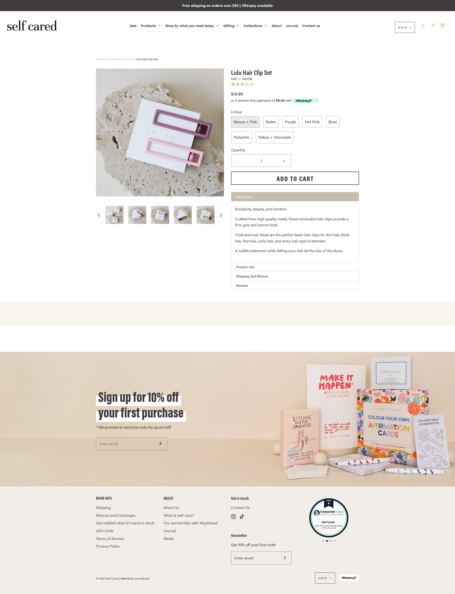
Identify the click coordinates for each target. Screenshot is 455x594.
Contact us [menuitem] (311, 25)
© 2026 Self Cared (107, 578)
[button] (99, 215)
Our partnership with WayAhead (191, 523)
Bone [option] (332, 121)
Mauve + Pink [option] (245, 121)
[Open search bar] (423, 25)
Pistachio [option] (241, 137)
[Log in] (433, 25)
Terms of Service (110, 538)
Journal (170, 530)
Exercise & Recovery (119, 59)
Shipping (103, 507)
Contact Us (240, 507)
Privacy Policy (108, 546)
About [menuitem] (277, 25)
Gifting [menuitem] (228, 25)
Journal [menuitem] (292, 25)
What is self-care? (179, 515)
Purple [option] (290, 121)
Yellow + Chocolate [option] (274, 137)
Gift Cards (104, 530)
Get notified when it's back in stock (125, 523)
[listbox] (295, 129)
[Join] (160, 443)
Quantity (238, 150)
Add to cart (295, 178)
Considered (142, 578)
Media (169, 538)
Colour (236, 111)
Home (100, 59)
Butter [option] (271, 121)
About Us (171, 507)
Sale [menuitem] (133, 25)
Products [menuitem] (148, 25)
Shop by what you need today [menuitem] (189, 25)
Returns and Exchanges (116, 515)
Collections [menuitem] (253, 25)
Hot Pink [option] (312, 121)
